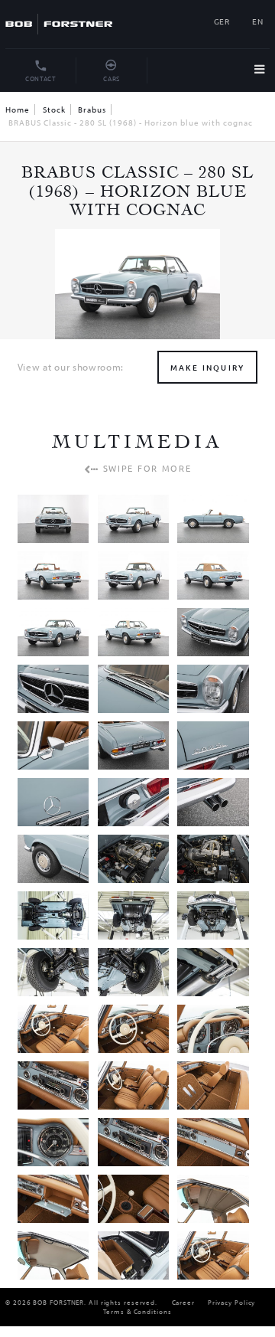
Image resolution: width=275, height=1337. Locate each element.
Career (183, 1302)
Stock (54, 109)
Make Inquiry (207, 367)
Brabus (92, 109)
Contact (41, 78)
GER (222, 21)
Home (17, 109)
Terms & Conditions (137, 1311)
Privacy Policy (232, 1302)
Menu (262, 70)
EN (257, 21)
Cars (111, 78)
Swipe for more (145, 468)
